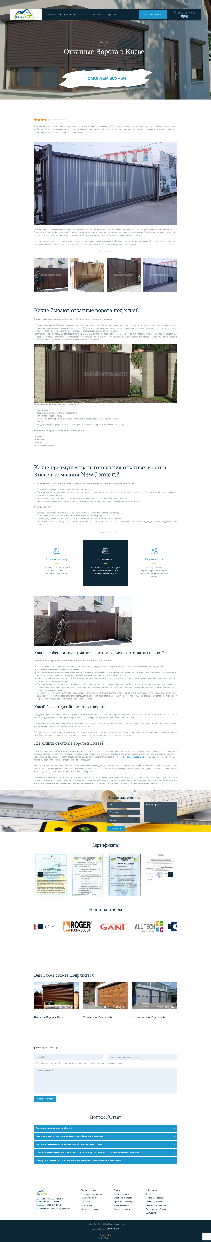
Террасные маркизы (154, 1198)
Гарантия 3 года (154, 559)
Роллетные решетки (90, 1209)
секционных (125, 757)
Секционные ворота (123, 1198)
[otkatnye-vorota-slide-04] (51, 275)
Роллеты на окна (88, 1198)
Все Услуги (103, 45)
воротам (172, 232)
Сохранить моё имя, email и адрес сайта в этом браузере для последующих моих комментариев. (80, 1063)
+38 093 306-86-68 (52, 1205)
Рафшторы (86, 1202)
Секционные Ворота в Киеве (99, 1017)
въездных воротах (142, 757)
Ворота (117, 1190)
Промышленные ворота (124, 1202)
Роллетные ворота (122, 1205)
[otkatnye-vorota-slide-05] (87, 275)
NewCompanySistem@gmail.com (55, 1209)
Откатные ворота (121, 1194)
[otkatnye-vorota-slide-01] (124, 275)
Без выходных (105, 559)
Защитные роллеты (90, 1190)
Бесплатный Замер (57, 559)
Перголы (149, 1194)
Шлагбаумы (86, 1205)
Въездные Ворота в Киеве (49, 1017)
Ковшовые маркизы (154, 1202)
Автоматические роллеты (92, 1194)
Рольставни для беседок (156, 1209)
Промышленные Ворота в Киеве (150, 1017)
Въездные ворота (122, 1209)
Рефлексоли (151, 1190)
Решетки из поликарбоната (157, 1205)
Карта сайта (150, 1213)
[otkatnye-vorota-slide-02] (160, 275)
